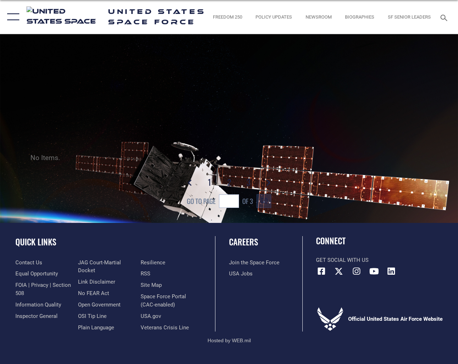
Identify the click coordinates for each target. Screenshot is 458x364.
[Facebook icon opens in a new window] (321, 271)
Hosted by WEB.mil (229, 340)
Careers (243, 242)
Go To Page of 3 (220, 201)
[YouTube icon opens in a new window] (374, 271)
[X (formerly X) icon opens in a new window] (338, 271)
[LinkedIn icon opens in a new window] (391, 271)
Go (264, 200)
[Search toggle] (445, 17)
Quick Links (35, 242)
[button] (11, 17)
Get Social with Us (342, 260)
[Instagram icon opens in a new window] (356, 271)
